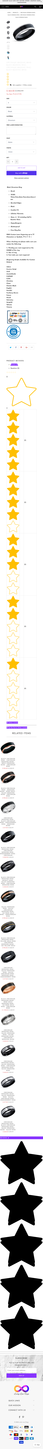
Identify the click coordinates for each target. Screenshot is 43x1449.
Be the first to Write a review (18, 728)
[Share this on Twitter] (10, 347)
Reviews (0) (14, 365)
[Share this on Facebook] (16, 347)
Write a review (27, 85)
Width (8, 148)
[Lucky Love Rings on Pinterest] (23, 1417)
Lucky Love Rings (23, 1422)
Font (8, 138)
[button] (8, 85)
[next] (35, 32)
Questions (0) (14, 368)
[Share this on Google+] (26, 347)
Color (8, 107)
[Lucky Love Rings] (21, 7)
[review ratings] (8, 79)
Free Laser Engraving (14, 125)
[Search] (36, 7)
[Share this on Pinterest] (21, 347)
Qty (7, 157)
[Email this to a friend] (32, 347)
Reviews (4, 1138)
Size (7, 98)
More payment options (21, 178)
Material (9, 116)
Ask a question (17, 85)
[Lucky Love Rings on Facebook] (19, 1417)
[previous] (14, 32)
